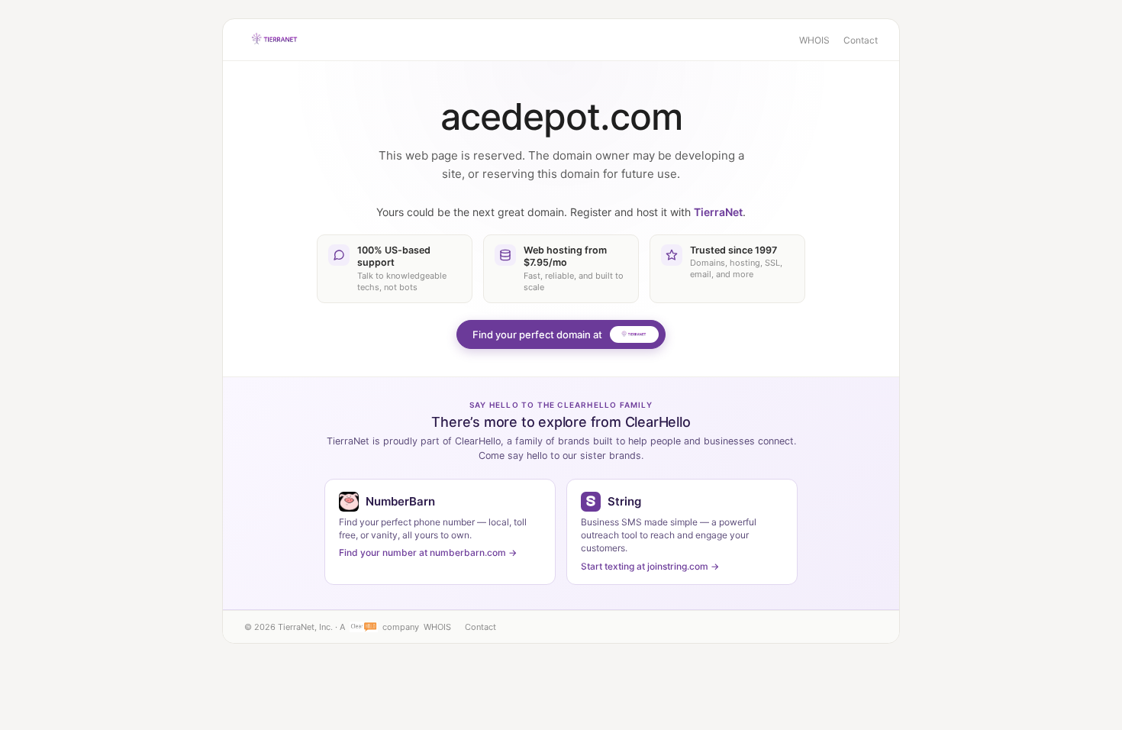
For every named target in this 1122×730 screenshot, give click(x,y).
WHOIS (814, 40)
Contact (860, 40)
